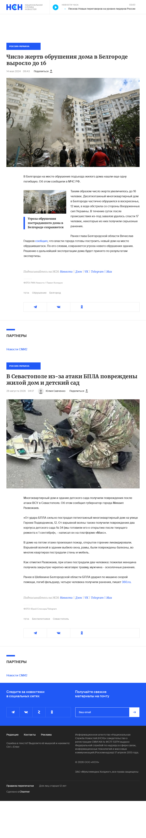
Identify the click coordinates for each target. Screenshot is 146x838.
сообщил (41, 241)
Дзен (78, 271)
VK (86, 271)
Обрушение (39, 292)
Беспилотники (41, 618)
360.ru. (126, 582)
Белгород (55, 292)
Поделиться (41, 71)
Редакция (12, 734)
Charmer (25, 791)
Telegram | (98, 271)
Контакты (30, 734)
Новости (66, 271)
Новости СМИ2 (16, 349)
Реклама (46, 734)
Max (109, 271)
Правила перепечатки (20, 785)
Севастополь (61, 618)
